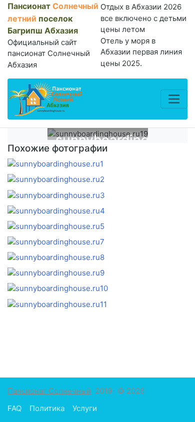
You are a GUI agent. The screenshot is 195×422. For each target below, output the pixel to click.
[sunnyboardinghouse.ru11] (57, 304)
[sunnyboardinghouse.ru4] (56, 210)
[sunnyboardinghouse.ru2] (56, 180)
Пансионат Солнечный (49, 391)
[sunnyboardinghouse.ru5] (56, 226)
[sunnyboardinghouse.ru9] (56, 273)
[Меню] (174, 99)
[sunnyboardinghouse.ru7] (56, 242)
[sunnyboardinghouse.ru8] (56, 257)
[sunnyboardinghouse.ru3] (56, 195)
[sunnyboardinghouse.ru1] (56, 164)
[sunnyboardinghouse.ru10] (58, 288)
